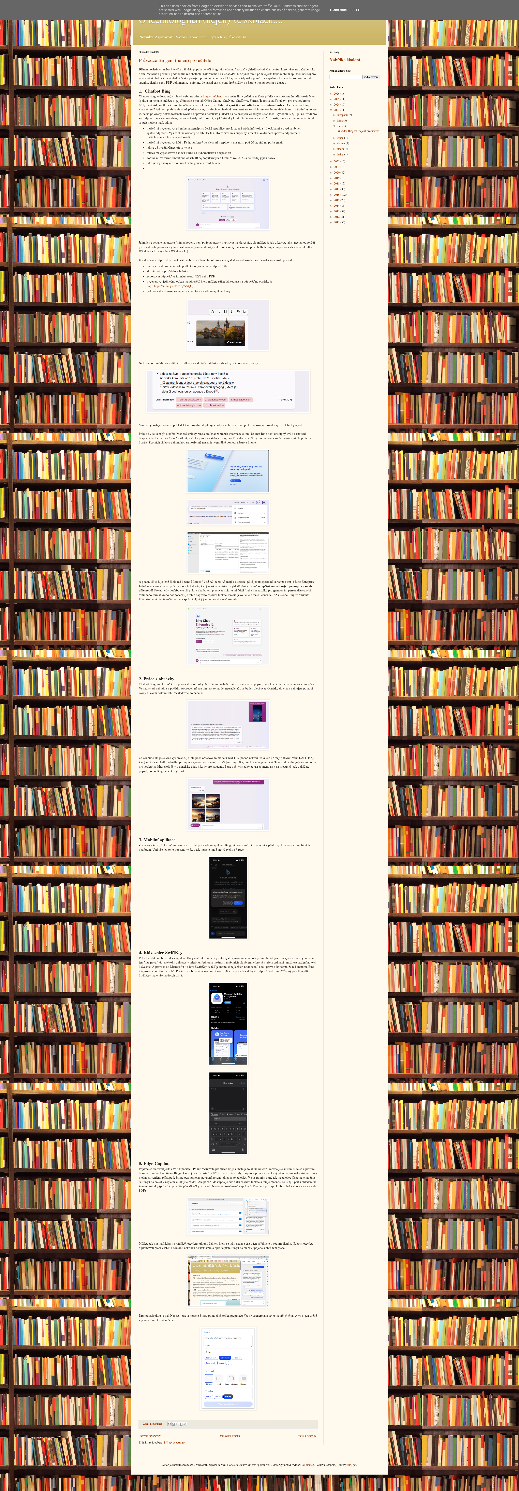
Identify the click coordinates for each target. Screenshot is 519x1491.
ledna (340, 154)
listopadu (343, 115)
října (340, 120)
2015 (337, 200)
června (341, 143)
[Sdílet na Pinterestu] (185, 1424)
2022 (337, 161)
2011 (337, 222)
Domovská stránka (229, 1436)
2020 (337, 172)
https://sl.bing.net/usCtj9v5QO (173, 286)
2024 (337, 104)
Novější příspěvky (150, 1436)
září (339, 126)
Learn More (338, 10)
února (341, 149)
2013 (337, 211)
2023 (337, 110)
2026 (337, 93)
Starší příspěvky (307, 1436)
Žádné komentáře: (153, 1423)
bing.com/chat (212, 96)
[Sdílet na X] (177, 1424)
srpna (340, 138)
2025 (337, 99)
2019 (337, 178)
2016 (337, 194)
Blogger (351, 1465)
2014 (337, 205)
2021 (337, 167)
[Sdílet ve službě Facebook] (181, 1424)
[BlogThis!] (173, 1424)
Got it (356, 10)
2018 (337, 183)
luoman (310, 1465)
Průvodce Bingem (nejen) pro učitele (175, 60)
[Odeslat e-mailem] (169, 1424)
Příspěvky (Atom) (174, 1442)
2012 (337, 217)
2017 (337, 189)
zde (190, 100)
